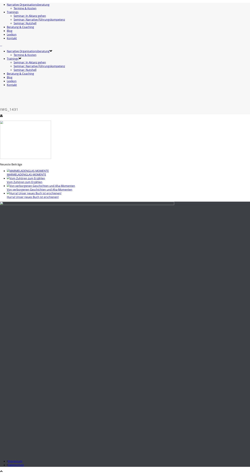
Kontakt (12, 38)
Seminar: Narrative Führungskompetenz (39, 19)
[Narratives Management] (1, 45)
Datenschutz (16, 465)
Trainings (13, 12)
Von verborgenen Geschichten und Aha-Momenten (39, 189)
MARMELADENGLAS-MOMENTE (26, 174)
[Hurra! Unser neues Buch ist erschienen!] (34, 193)
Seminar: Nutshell (25, 23)
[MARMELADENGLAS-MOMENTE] (28, 171)
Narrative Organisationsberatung (28, 4)
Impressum (15, 461)
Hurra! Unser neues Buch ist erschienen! (33, 197)
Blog (9, 31)
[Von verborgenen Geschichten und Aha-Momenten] (41, 186)
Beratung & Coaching (20, 27)
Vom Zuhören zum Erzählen (24, 182)
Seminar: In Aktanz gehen (30, 16)
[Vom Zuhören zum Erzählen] (26, 178)
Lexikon (11, 34)
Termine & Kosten (25, 8)
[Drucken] (1, 116)
